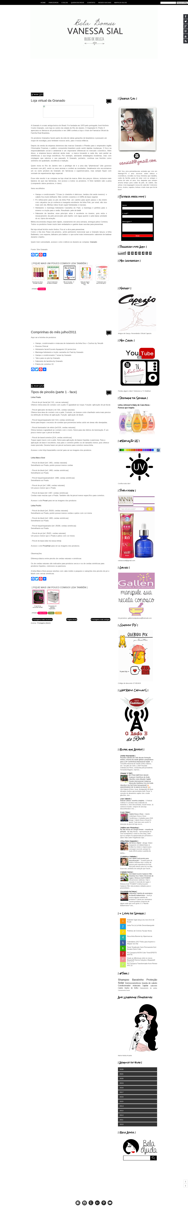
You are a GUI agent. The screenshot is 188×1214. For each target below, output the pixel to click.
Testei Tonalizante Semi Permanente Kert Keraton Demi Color (141, 948)
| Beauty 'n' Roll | (126, 773)
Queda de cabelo (149, 983)
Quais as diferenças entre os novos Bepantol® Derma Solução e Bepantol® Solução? (141, 960)
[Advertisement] (94, 74)
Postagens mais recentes (42, 619)
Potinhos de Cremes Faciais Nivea (139, 931)
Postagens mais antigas (100, 619)
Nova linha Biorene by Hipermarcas (139, 936)
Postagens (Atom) (43, 623)
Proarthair (47, 546)
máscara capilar (140, 986)
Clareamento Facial (124, 990)
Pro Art (59, 613)
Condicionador (124, 986)
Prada (51, 613)
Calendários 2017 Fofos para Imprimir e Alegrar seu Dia (141, 943)
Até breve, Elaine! (135, 843)
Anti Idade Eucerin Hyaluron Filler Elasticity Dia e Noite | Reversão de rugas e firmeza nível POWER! (141, 876)
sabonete (153, 986)
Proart (45, 501)
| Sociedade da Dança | (128, 891)
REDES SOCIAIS (105, 2)
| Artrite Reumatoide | (127, 756)
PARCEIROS (53, 2)
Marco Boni (42, 613)
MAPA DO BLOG (120, 2)
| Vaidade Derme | (126, 872)
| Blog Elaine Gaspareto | (129, 841)
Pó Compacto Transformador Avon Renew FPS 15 (142, 964)
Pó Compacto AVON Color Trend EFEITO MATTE (142, 953)
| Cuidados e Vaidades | (128, 856)
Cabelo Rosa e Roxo (136, 814)
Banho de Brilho (131, 988)
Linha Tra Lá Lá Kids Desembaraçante (140, 925)
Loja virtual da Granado (48, 100)
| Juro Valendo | (125, 799)
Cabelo (120, 988)
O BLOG (64, 2)
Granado (93, 242)
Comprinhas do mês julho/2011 (53, 332)
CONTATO (91, 2)
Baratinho (138, 979)
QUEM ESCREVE (77, 2)
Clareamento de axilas (148, 988)
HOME (43, 2)
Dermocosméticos (133, 983)
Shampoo (123, 979)
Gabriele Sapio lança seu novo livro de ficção (140, 921)
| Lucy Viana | (125, 812)
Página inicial (72, 619)
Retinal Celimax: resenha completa (132, 800)
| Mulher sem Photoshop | (129, 828)
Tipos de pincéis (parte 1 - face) (54, 392)
